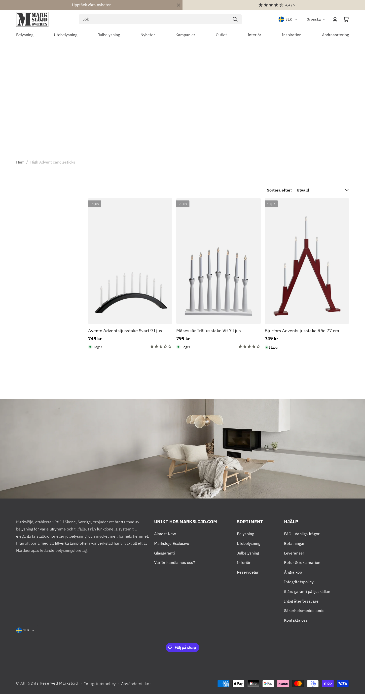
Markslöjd (68, 683)
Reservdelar (247, 572)
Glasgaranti (164, 553)
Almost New (165, 533)
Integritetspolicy (299, 581)
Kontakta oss (296, 620)
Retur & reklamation (302, 562)
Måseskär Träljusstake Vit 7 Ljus (208, 330)
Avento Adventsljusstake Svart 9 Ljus (125, 330)
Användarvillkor (136, 683)
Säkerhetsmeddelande (304, 610)
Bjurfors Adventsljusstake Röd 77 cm (302, 330)
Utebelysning (248, 543)
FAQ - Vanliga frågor (302, 533)
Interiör (244, 562)
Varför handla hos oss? (174, 562)
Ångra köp (293, 572)
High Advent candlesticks (52, 162)
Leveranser (294, 553)
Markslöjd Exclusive (171, 543)
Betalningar (294, 543)
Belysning (245, 533)
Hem (20, 162)
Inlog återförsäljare (301, 601)
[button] (346, 19)
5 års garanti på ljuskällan (307, 591)
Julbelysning (248, 553)
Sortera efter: (279, 190)
